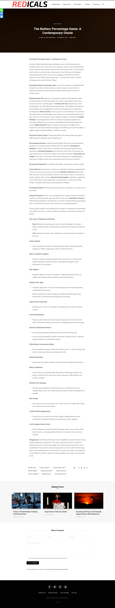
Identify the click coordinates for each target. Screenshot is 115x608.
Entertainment (57, 23)
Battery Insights (45, 467)
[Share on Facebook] (78, 468)
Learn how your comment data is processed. (57, 569)
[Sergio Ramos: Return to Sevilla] (57, 501)
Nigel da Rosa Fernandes (48, 37)
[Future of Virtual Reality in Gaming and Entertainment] (26, 501)
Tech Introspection (60, 474)
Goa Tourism (65, 592)
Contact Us (42, 592)
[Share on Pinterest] (87, 468)
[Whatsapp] (1, 10)
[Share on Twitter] (81, 468)
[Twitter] (1, 16)
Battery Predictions (59, 467)
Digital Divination (33, 474)
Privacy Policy (53, 592)
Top (58, 602)
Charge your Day (61, 470)
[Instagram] (60, 587)
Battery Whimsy (32, 470)
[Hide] (0, 19)
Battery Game (32, 467)
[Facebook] (1, 13)
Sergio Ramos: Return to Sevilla (56, 512)
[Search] (103, 4)
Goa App (74, 592)
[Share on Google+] (84, 468)
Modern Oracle (46, 474)
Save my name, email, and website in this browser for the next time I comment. (48, 558)
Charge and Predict (47, 470)
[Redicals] (30, 4)
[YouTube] (65, 587)
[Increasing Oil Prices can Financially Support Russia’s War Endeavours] (88, 501)
